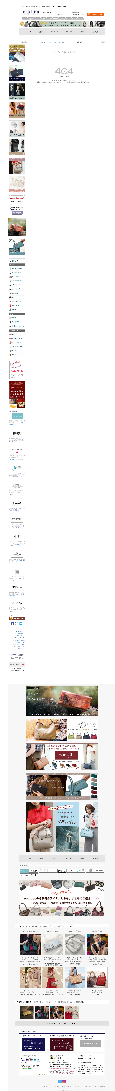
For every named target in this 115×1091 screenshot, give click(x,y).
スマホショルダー (41, 42)
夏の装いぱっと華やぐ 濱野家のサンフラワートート (75, 992)
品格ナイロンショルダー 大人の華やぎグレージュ (52, 992)
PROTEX (18, 527)
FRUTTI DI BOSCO (16, 459)
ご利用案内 (19, 633)
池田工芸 (16, 510)
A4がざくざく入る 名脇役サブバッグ (97, 992)
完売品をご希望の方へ (19, 641)
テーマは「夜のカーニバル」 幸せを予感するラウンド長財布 (97, 959)
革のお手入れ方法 (19, 644)
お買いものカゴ (19, 637)
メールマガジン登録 (19, 642)
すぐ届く (55, 42)
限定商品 (61, 42)
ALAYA (12, 611)
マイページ (19, 639)
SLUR (17, 545)
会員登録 (19, 635)
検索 (102, 42)
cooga (12, 494)
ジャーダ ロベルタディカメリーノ (16, 475)
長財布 (49, 42)
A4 (34, 42)
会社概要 (19, 631)
